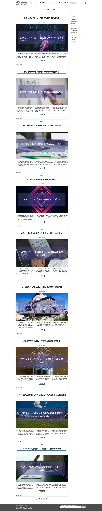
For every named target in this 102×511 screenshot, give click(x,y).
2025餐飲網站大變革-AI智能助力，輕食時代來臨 (42, 449)
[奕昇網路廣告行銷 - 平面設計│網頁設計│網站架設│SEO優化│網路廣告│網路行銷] (22, 3)
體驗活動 (73, 41)
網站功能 (73, 23)
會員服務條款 (21, 505)
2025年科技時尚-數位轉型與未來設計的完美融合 (42, 126)
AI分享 (72, 35)
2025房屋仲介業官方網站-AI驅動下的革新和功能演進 (42, 287)
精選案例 (66, 2)
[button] (85, 3)
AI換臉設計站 (51, 2)
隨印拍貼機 (42, 2)
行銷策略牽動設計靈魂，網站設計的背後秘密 (41, 72)
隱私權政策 (26, 505)
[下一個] (47, 499)
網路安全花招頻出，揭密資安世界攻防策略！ (41, 18)
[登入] (82, 3)
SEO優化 (73, 26)
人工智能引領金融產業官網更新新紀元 (42, 179)
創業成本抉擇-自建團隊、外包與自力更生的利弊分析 (41, 233)
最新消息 (72, 2)
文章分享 (20, 64)
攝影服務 (59, 2)
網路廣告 (73, 28)
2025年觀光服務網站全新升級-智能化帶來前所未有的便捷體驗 (42, 395)
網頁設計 (35, 2)
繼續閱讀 (42, 60)
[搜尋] (31, 3)
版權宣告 (17, 505)
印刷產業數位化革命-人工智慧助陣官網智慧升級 (42, 341)
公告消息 (73, 39)
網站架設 (73, 21)
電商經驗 (73, 32)
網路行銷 (73, 30)
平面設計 (73, 19)
